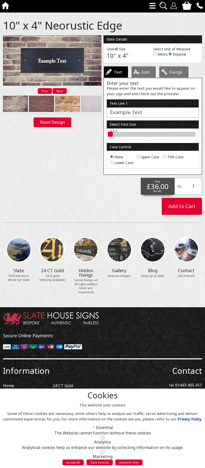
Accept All (73, 462)
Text (118, 72)
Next (59, 91)
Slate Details (116, 39)
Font (146, 72)
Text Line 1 (119, 103)
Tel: (171, 385)
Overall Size (116, 49)
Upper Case (150, 156)
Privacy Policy (190, 418)
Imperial (179, 54)
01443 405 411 (188, 385)
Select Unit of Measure (171, 49)
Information (26, 370)
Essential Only (128, 462)
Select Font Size (123, 124)
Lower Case (124, 162)
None (118, 156)
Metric (163, 54)
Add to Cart (182, 206)
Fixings (175, 72)
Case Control (120, 146)
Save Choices (99, 462)
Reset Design (52, 122)
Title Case (175, 156)
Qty (179, 186)
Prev (45, 91)
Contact (187, 370)
